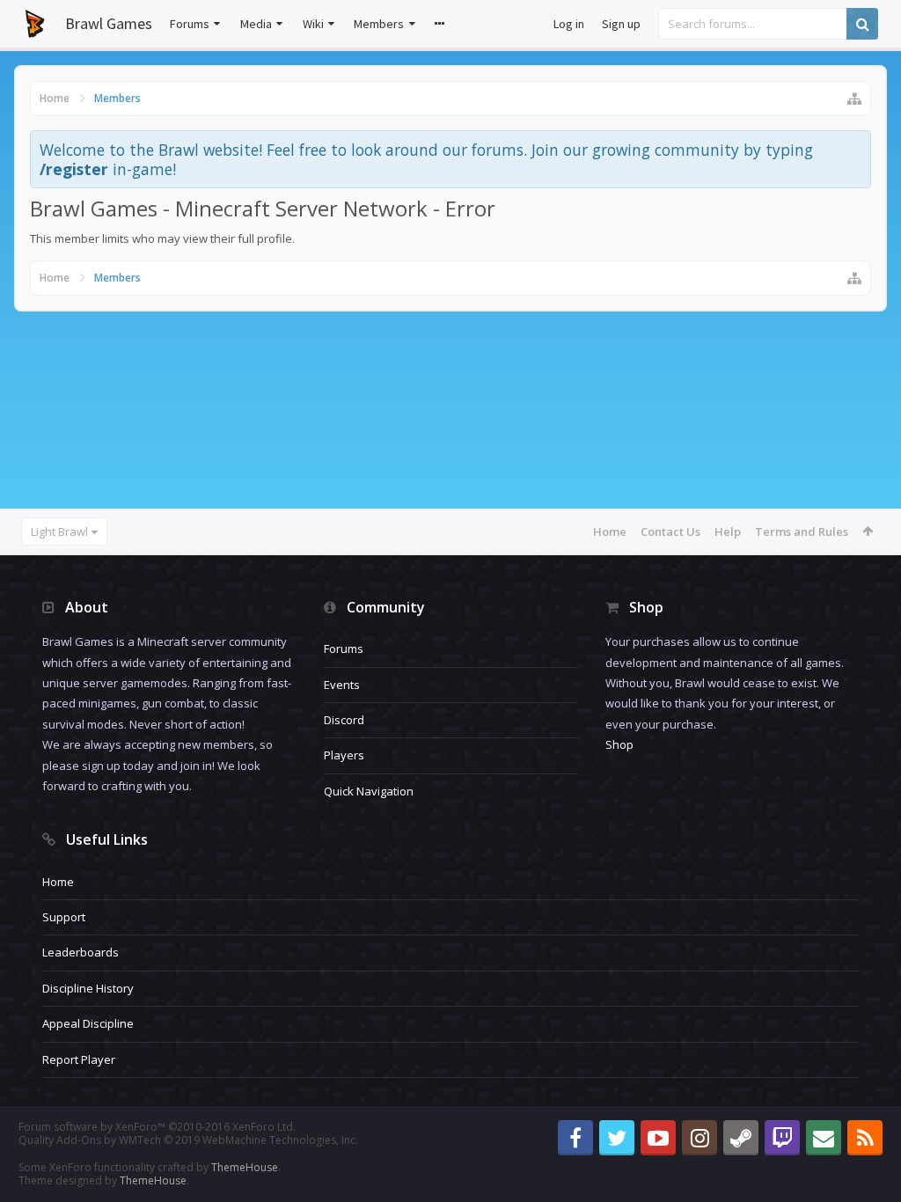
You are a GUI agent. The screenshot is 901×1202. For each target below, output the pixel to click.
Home (609, 531)
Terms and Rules (801, 531)
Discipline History (88, 988)
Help (727, 531)
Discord (344, 720)
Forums (189, 24)
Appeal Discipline (88, 1023)
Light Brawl (59, 531)
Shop (619, 744)
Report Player (78, 1059)
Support (63, 917)
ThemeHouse (244, 1167)
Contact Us (670, 531)
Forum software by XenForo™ (157, 1126)
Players (344, 755)
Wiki (313, 24)
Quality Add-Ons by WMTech (188, 1139)
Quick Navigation (369, 791)
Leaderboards (80, 952)
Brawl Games (108, 23)
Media (256, 24)
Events (342, 685)
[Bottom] (870, 1169)
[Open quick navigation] (854, 98)
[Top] (870, 1132)
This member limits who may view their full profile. (162, 238)
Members (379, 24)
